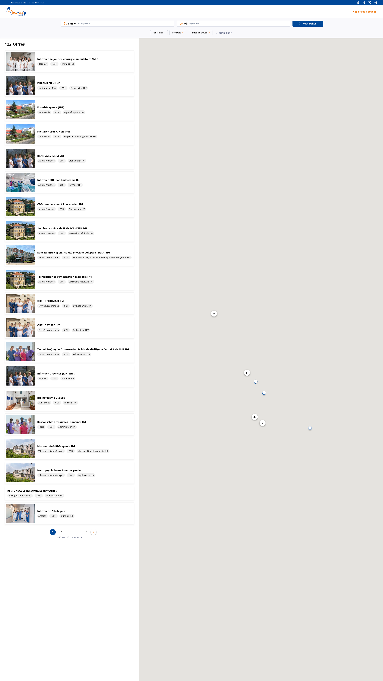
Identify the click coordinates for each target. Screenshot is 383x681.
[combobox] (125, 23)
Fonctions (158, 32)
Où (186, 23)
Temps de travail (199, 32)
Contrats (176, 32)
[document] (69, 61)
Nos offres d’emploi (364, 11)
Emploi (72, 23)
